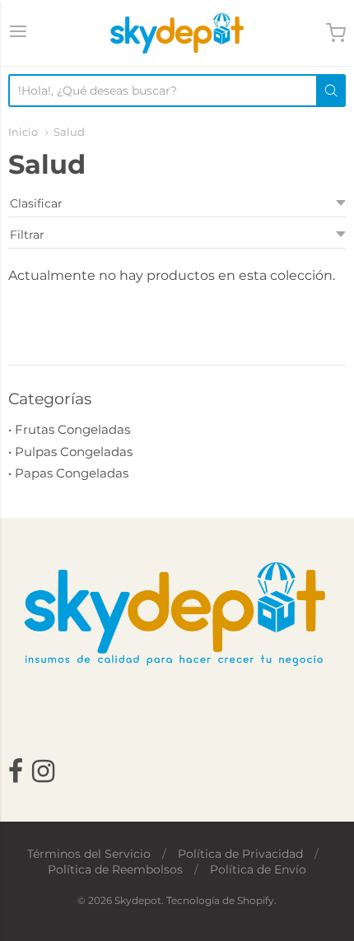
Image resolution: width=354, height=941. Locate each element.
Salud (69, 131)
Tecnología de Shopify (220, 900)
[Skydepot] (177, 33)
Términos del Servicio (89, 853)
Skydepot (137, 900)
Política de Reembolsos (115, 869)
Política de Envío (258, 869)
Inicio (23, 131)
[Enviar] (331, 90)
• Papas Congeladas (68, 473)
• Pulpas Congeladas (70, 451)
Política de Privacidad (240, 853)
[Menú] (18, 32)
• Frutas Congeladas (69, 429)
